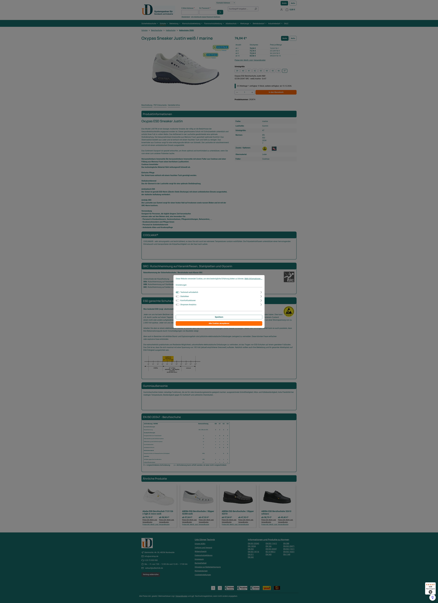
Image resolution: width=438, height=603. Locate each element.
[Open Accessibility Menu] (432, 597)
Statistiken (184, 296)
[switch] (177, 296)
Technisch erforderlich (189, 292)
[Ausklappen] (261, 291)
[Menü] (434, 583)
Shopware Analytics (188, 304)
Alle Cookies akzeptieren (219, 323)
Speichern (219, 317)
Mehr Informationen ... (253, 279)
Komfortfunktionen (188, 300)
